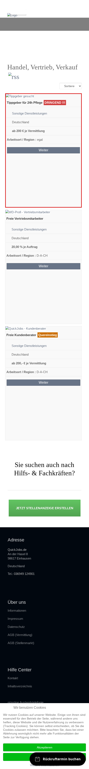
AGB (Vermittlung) (20, 635)
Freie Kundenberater (21, 335)
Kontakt (13, 678)
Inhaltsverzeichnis (20, 686)
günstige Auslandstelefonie (25, 702)
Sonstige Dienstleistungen (29, 113)
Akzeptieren (44, 747)
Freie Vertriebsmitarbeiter (24, 218)
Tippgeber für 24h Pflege (24, 102)
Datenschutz (16, 627)
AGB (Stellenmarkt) (21, 643)
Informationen (17, 610)
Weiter (43, 150)
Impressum (15, 618)
